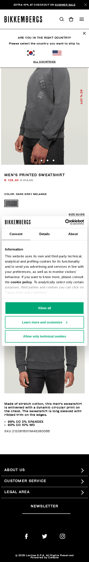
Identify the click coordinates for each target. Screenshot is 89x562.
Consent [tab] (16, 234)
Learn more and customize (42, 322)
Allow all (44, 308)
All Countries (44, 61)
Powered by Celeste (44, 557)
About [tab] (73, 234)
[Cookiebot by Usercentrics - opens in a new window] (65, 222)
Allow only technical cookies (44, 336)
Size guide (77, 214)
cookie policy (21, 282)
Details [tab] (44, 234)
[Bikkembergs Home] (25, 19)
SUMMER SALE (65, 4)
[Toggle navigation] (82, 19)
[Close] (85, 4)
